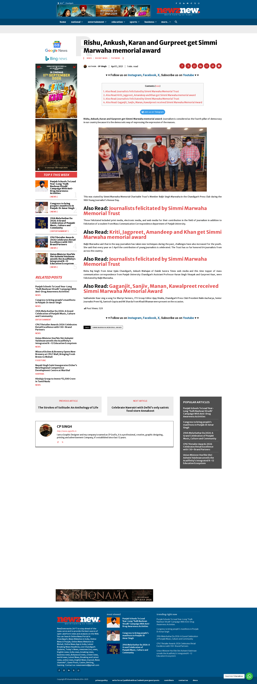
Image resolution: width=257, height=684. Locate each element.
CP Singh (102, 66)
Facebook (149, 75)
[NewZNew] (178, 12)
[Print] (213, 66)
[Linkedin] (184, 3)
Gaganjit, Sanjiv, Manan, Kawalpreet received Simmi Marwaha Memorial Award (151, 288)
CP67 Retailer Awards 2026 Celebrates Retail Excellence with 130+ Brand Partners (63, 241)
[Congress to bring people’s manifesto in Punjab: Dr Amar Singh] (41, 207)
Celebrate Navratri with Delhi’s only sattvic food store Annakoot (140, 409)
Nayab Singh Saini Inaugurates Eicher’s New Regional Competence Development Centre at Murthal (56, 368)
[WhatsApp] (199, 3)
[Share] (191, 3)
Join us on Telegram (154, 112)
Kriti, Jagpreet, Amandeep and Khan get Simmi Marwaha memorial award (153, 234)
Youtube (188, 75)
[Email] (206, 66)
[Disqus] (104, 486)
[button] (176, 22)
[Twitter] (195, 3)
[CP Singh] (86, 66)
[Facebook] (176, 3)
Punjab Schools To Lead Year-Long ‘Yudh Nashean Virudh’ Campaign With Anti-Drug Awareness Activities (63, 187)
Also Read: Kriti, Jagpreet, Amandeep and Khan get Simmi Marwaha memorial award (149, 95)
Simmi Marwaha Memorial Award (107, 327)
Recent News (101, 58)
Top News (115, 58)
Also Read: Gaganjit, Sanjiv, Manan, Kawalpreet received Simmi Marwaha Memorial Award (152, 102)
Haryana (39, 374)
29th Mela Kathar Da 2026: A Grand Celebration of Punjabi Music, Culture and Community (62, 223)
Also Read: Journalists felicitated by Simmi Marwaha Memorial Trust (141, 91)
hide (158, 86)
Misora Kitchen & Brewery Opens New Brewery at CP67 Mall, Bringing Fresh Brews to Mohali (55, 354)
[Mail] (187, 3)
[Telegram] (219, 66)
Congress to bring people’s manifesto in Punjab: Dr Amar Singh (62, 205)
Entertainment (59, 231)
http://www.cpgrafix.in (66, 431)
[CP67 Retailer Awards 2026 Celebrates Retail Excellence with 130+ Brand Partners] (41, 241)
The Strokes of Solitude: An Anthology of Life (68, 407)
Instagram (134, 75)
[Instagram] (180, 3)
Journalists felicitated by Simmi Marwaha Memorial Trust (145, 210)
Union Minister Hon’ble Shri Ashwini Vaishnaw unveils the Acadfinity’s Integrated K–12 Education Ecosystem (62, 259)
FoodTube (40, 360)
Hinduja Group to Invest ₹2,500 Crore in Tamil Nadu (55, 380)
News (53, 197)
